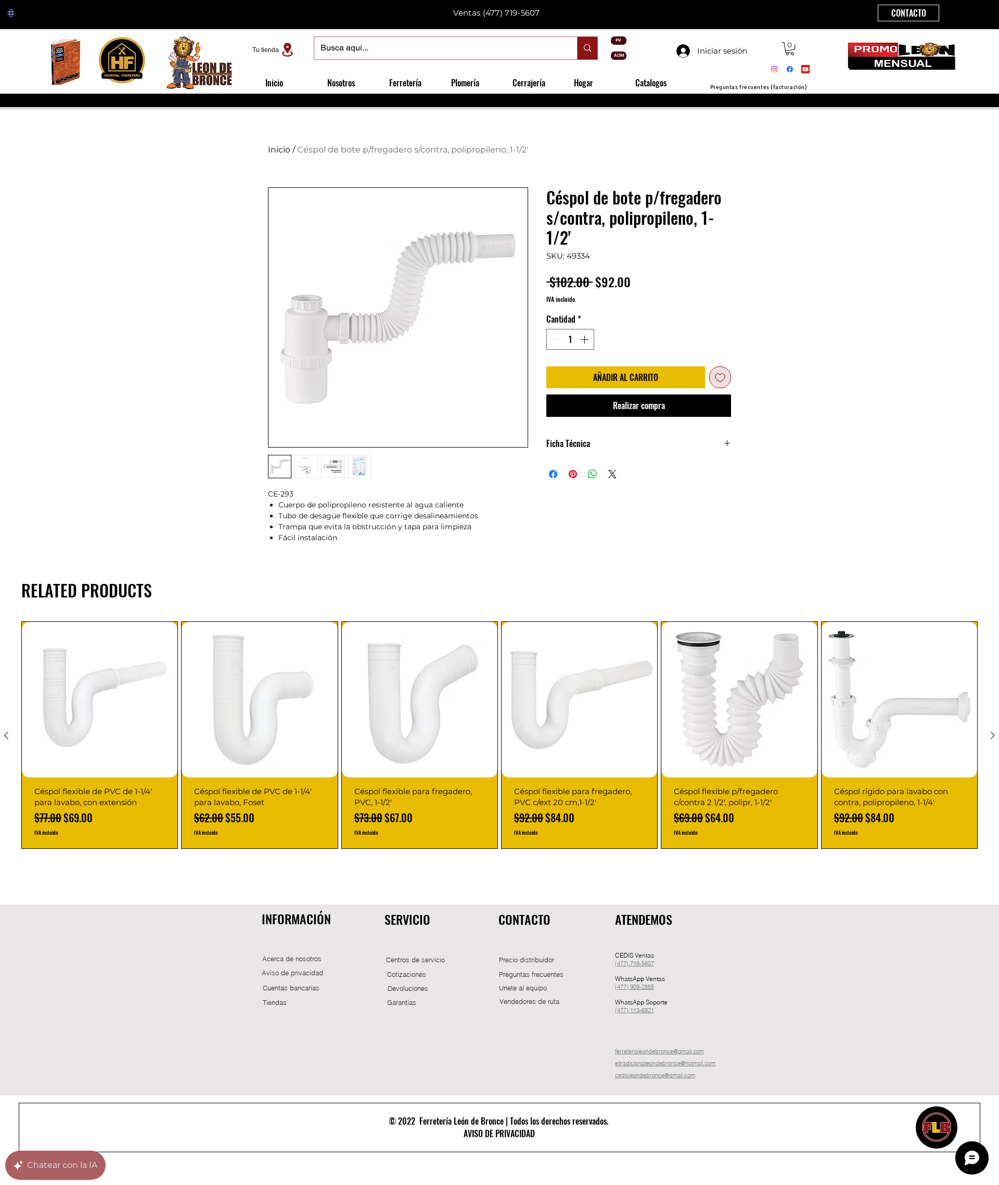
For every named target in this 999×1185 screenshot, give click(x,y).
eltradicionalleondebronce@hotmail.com (665, 1063)
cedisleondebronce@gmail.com (655, 1075)
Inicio (279, 150)
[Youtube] (805, 69)
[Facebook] (790, 69)
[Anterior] (6, 735)
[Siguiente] (993, 735)
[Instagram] (774, 69)
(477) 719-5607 (634, 963)
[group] (499, 735)
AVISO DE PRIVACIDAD (499, 1133)
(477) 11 (625, 1010)
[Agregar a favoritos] (720, 377)
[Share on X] (612, 474)
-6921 (646, 1010)
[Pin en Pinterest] (573, 474)
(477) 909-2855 (634, 986)
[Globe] (11, 13)
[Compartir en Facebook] (553, 474)
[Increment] (585, 339)
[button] (790, 48)
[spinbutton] (570, 339)
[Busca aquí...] (587, 48)
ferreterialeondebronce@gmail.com (659, 1051)
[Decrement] (555, 339)
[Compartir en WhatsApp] (592, 474)
